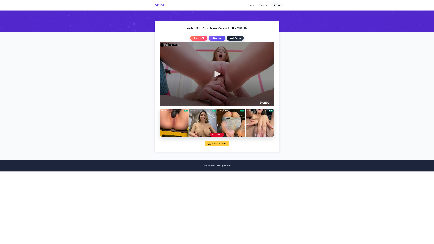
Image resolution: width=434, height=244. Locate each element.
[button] (217, 74)
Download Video (218, 143)
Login (279, 5)
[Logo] (264, 103)
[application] (217, 74)
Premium (263, 5)
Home (251, 5)
